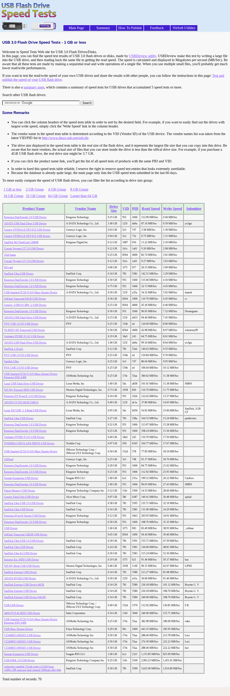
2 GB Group (35, 189)
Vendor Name (85, 209)
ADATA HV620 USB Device (20, 578)
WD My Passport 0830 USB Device (23, 389)
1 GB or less (12, 189)
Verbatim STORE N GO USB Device (24, 336)
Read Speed (151, 209)
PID (135, 209)
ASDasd (8, 459)
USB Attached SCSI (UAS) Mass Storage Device (30, 292)
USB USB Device (14, 605)
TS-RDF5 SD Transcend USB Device (24, 330)
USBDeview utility (142, 56)
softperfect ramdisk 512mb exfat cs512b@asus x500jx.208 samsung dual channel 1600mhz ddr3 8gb (32, 668)
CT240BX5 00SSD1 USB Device (22, 635)
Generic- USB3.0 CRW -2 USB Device (25, 305)
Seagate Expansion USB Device (21, 478)
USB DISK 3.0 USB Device (19, 660)
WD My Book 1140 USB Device (22, 565)
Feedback (157, 28)
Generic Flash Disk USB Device (21, 496)
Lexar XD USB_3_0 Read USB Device (25, 410)
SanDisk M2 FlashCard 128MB (21, 242)
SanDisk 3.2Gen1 (13, 348)
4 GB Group (57, 189)
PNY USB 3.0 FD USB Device (21, 323)
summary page (34, 87)
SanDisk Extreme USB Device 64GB (24, 584)
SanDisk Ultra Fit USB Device (20, 553)
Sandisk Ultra (11, 361)
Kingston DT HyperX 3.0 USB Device (25, 396)
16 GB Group (13, 196)
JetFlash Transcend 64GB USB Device (25, 298)
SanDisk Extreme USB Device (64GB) (25, 597)
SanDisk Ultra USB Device (18, 273)
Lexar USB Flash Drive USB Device (24, 383)
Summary (103, 28)
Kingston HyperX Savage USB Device (25, 515)
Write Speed (172, 209)
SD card (8, 267)
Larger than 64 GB (83, 196)
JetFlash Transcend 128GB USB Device (25, 534)
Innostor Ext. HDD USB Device (21, 559)
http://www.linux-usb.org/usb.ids (65, 138)
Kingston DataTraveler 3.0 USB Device (25, 217)
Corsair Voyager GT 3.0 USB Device (24, 248)
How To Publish (130, 28)
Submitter (193, 209)
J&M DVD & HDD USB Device (22, 613)
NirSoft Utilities (184, 28)
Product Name (33, 209)
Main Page (76, 28)
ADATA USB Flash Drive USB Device (25, 223)
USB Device (11, 528)
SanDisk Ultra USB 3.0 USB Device (24, 503)
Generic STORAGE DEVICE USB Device (27, 229)
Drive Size (113, 209)
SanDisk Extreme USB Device (20, 572)
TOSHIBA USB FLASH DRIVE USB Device (29, 443)
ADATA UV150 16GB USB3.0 (21, 402)
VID (125, 209)
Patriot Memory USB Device (19, 490)
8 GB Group (79, 189)
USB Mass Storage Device (18, 629)
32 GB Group (36, 196)
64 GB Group (58, 196)
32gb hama (10, 254)
